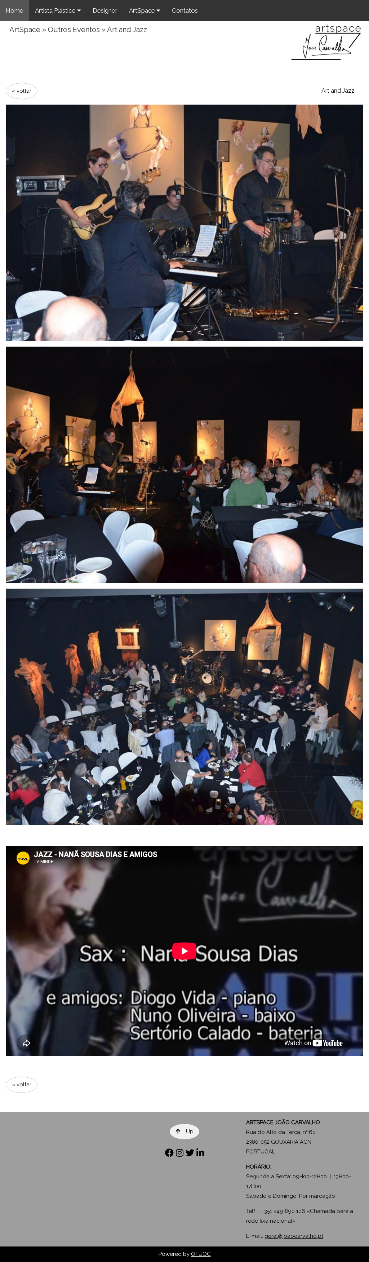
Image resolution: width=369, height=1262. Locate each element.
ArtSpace (142, 10)
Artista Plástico (56, 10)
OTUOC (201, 1254)
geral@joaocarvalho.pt (293, 1236)
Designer (105, 10)
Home (14, 10)
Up (190, 1131)
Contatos (185, 10)
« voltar (21, 91)
